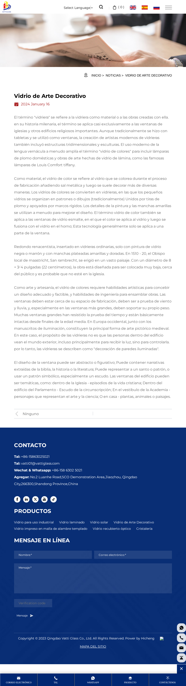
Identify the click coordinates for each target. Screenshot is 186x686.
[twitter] (35, 499)
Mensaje (22, 615)
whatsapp (93, 682)
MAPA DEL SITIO (93, 646)
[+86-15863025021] (181, 637)
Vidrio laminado (72, 522)
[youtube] (44, 499)
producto (130, 682)
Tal (56, 682)
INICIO (96, 75)
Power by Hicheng (139, 638)
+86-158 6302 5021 (67, 470)
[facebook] (17, 499)
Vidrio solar (99, 522)
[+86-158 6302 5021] (181, 627)
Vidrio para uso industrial (34, 522)
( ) (121, 7)
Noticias (113, 75)
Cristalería (144, 528)
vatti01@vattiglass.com (40, 463)
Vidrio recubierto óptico (112, 528)
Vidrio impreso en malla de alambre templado (50, 528)
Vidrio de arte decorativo (148, 75)
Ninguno (31, 413)
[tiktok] (53, 499)
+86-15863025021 (35, 456)
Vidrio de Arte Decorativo (134, 522)
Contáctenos (167, 682)
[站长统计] (162, 638)
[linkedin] (26, 499)
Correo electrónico (19, 682)
